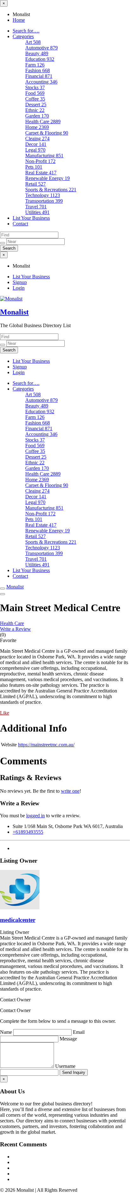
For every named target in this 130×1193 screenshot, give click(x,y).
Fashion (37, 70)
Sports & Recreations (50, 189)
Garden (37, 116)
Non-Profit (40, 161)
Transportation (44, 201)
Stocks (35, 87)
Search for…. (26, 30)
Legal (35, 150)
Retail (35, 184)
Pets (33, 167)
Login (19, 288)
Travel (36, 206)
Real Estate (40, 172)
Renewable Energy (47, 178)
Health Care (43, 121)
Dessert (35, 104)
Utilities (37, 212)
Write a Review (15, 629)
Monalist (14, 312)
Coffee (35, 98)
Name (6, 1032)
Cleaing (37, 138)
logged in (35, 815)
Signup (20, 282)
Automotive (41, 47)
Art (33, 42)
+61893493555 (28, 832)
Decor (35, 144)
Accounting (41, 81)
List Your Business (31, 218)
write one (70, 791)
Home (19, 20)
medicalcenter (17, 920)
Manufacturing (44, 155)
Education (39, 59)
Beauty (36, 53)
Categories (23, 36)
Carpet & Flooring (46, 133)
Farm (34, 64)
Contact (20, 223)
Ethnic (34, 110)
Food (34, 93)
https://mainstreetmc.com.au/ (46, 744)
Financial (38, 76)
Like (4, 712)
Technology (42, 195)
